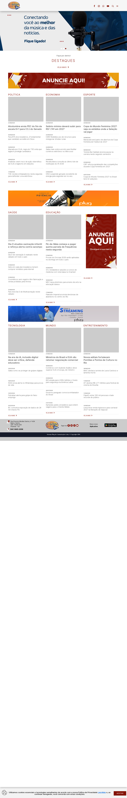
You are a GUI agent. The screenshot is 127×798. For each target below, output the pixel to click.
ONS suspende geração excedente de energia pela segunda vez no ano (61, 175)
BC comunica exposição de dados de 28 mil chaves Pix (24, 409)
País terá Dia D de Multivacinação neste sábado (24, 293)
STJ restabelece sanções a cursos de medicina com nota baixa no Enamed (61, 271)
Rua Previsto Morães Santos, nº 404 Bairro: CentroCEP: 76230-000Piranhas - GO (23, 424)
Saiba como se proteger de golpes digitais (25, 371)
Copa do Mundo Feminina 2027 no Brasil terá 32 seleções (100, 178)
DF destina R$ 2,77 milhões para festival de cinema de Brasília (101, 384)
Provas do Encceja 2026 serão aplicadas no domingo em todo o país (62, 258)
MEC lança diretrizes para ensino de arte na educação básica (63, 283)
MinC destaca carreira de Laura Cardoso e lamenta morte (101, 372)
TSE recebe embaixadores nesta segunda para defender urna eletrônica (25, 175)
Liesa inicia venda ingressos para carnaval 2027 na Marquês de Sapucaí (100, 409)
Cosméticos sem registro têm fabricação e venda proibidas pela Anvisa (25, 280)
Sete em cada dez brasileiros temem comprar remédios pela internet (23, 268)
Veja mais (62, 67)
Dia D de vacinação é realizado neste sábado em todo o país (23, 256)
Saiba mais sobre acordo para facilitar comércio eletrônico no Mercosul (61, 150)
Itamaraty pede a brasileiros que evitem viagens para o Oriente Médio (62, 406)
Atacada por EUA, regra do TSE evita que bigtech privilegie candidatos (25, 150)
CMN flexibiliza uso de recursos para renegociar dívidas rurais (61, 138)
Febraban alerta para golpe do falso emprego (22, 396)
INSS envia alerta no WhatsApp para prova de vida (25, 384)
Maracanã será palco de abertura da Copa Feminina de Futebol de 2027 (101, 141)
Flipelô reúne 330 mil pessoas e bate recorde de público (99, 396)
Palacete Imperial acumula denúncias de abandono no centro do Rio (62, 295)
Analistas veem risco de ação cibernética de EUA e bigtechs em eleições (24, 163)
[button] (61, 48)
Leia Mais (102, 792)
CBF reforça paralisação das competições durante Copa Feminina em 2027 (101, 165)
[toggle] (113, 6)
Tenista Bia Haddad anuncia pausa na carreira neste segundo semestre (98, 153)
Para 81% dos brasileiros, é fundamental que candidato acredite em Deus (24, 138)
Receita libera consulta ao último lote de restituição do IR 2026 (62, 163)
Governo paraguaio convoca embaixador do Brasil (62, 393)
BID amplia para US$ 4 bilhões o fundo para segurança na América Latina (61, 381)
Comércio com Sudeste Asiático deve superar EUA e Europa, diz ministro (61, 369)
